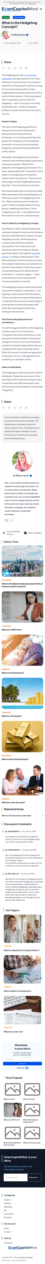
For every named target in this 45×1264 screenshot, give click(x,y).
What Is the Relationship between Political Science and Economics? (22, 585)
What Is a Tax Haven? (12, 716)
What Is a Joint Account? (13, 802)
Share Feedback (35, 533)
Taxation (6, 626)
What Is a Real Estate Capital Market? (22, 950)
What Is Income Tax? (13, 1031)
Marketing (8, 1207)
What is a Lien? (9, 1099)
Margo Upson (19, 35)
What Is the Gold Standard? (15, 759)
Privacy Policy (6, 1260)
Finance (5, 669)
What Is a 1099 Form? (12, 629)
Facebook (8, 1243)
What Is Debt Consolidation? (18, 991)
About (6, 1228)
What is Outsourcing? (31, 1143)
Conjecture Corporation (25, 1257)
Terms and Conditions (19, 1260)
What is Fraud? (29, 1099)
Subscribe (22, 1063)
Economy (6, 580)
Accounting (8, 1214)
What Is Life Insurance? (13, 672)
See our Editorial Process (13, 532)
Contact (7, 1232)
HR (5, 1210)
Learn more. (32, 3)
